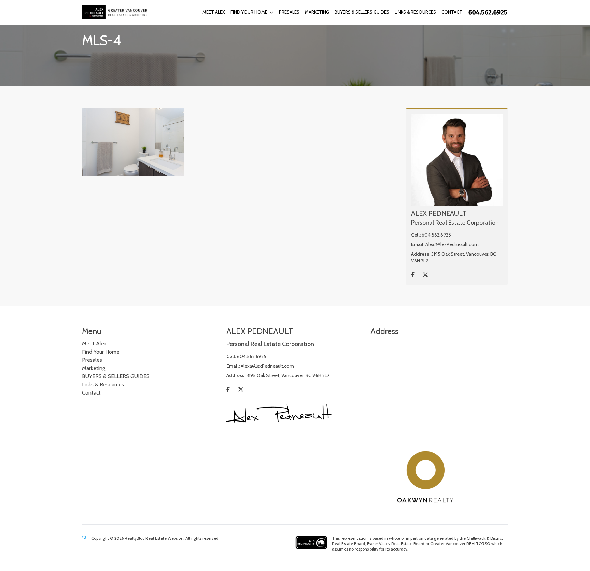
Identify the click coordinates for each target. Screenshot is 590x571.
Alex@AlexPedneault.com (452, 244)
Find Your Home (248, 12)
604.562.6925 (436, 235)
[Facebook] (413, 275)
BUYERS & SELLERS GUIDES (362, 12)
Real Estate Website (164, 538)
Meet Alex (213, 12)
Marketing (317, 12)
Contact (451, 12)
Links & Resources (415, 12)
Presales (289, 12)
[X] (425, 275)
